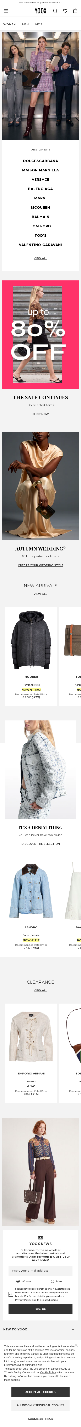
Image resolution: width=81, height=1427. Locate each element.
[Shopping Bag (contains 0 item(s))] (75, 11)
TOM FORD (40, 226)
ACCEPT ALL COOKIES (40, 1392)
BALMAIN (40, 217)
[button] (40, 1329)
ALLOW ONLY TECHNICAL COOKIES (40, 1405)
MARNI (40, 198)
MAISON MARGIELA (40, 170)
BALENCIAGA (40, 189)
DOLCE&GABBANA (40, 161)
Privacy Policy (23, 1299)
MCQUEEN (40, 208)
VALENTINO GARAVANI (40, 245)
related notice (50, 1299)
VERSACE (40, 180)
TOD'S (40, 236)
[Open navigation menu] (6, 11)
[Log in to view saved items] (65, 11)
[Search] (55, 11)
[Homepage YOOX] (40, 10)
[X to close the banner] (76, 1345)
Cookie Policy (48, 1372)
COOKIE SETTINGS (40, 1418)
